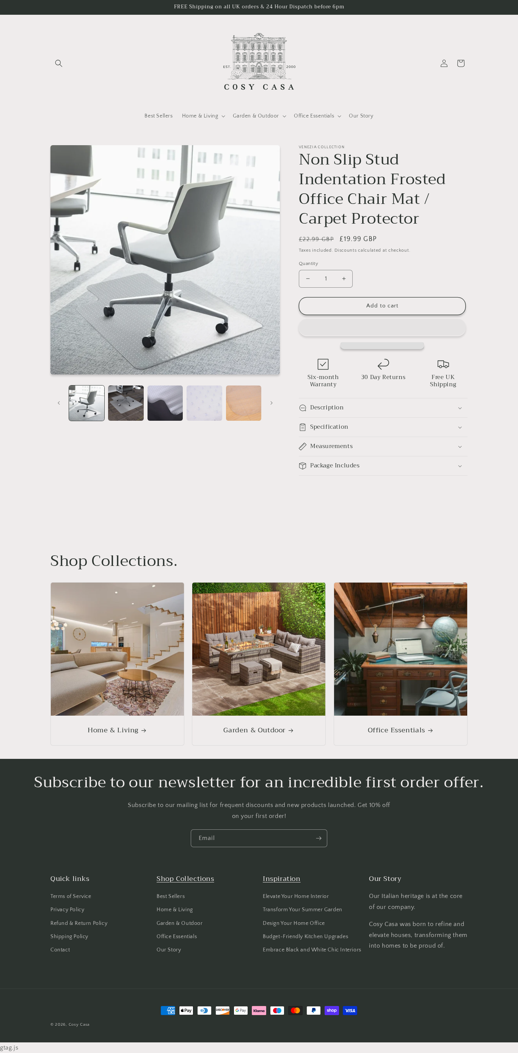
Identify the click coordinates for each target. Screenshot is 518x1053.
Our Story (169, 950)
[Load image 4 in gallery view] (204, 403)
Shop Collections (185, 879)
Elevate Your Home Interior (296, 896)
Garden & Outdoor (255, 730)
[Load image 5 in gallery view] (243, 403)
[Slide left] (58, 403)
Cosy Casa (79, 1024)
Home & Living (113, 730)
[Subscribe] (318, 838)
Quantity (308, 263)
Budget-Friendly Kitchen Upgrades (305, 937)
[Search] (58, 63)
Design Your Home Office (294, 923)
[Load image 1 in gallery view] (86, 403)
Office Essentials (396, 730)
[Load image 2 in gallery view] (125, 403)
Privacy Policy (67, 910)
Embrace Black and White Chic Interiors (312, 950)
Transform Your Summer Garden (302, 910)
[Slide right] (271, 403)
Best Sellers (171, 896)
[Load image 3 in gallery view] (165, 403)
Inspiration (282, 879)
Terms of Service (70, 896)
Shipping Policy (69, 937)
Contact (60, 950)
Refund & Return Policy (78, 923)
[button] (382, 327)
